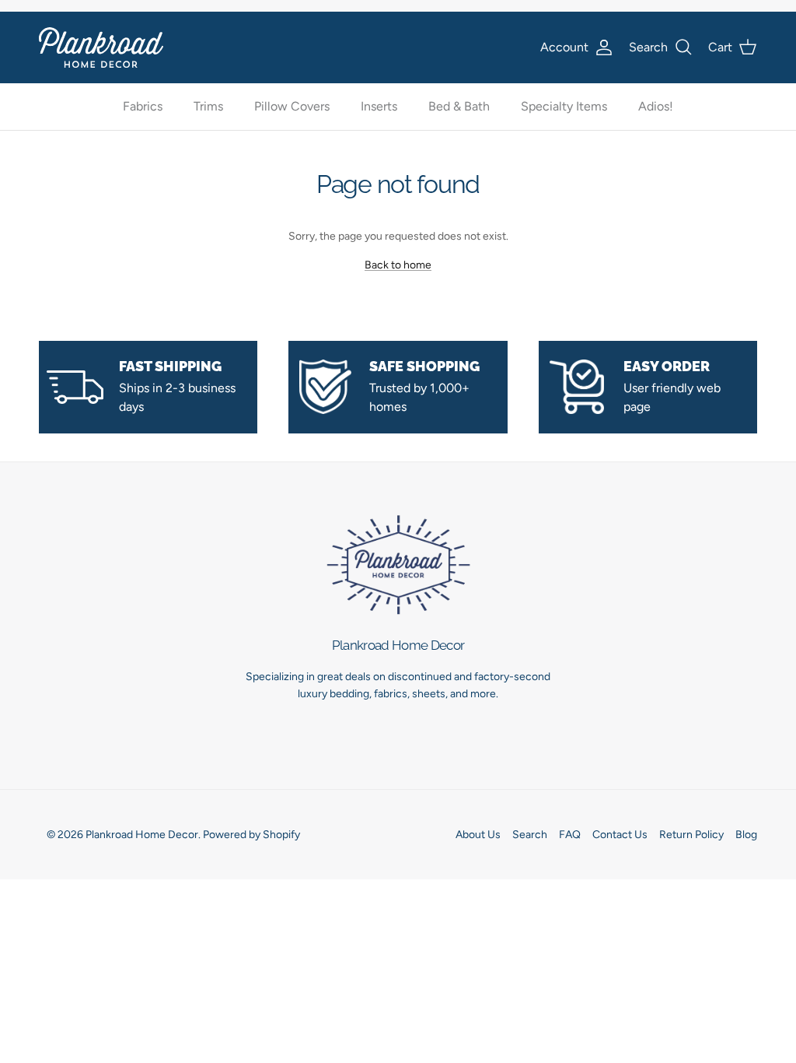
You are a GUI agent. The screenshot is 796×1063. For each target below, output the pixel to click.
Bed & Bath (459, 106)
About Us (478, 834)
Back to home (398, 265)
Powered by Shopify (251, 834)
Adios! (655, 106)
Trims (208, 106)
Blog (746, 834)
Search (529, 834)
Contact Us (620, 834)
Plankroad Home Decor (142, 834)
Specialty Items (564, 106)
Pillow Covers (292, 106)
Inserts (379, 106)
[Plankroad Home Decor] (101, 47)
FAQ (570, 834)
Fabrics (142, 106)
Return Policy (691, 834)
